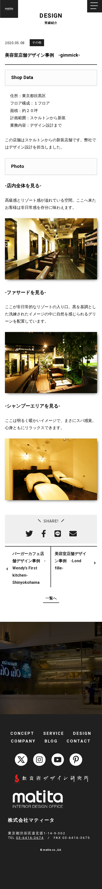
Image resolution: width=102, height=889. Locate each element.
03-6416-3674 (30, 838)
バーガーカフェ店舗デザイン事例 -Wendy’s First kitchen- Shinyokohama (29, 568)
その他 (37, 42)
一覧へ (51, 598)
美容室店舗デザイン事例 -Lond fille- (70, 560)
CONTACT (79, 741)
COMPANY (23, 741)
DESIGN (82, 733)
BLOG (51, 741)
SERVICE (53, 733)
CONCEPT (22, 733)
